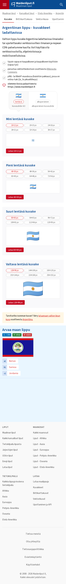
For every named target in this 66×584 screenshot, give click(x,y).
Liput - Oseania (40, 461)
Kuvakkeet (38, 487)
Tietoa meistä (33, 534)
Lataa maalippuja (41, 481)
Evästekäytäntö (33, 557)
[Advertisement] (33, 399)
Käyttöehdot (33, 565)
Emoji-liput (7, 461)
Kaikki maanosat (40, 432)
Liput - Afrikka (39, 438)
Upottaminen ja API (42, 504)
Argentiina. (28, 319)
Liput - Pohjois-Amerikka (44, 455)
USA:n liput (7, 455)
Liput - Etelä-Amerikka (43, 467)
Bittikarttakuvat (41, 493)
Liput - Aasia (39, 444)
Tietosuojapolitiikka (33, 549)
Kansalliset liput (26, 13)
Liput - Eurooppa (41, 450)
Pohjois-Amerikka (10, 508)
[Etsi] (61, 4)
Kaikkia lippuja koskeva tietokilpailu (13, 483)
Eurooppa (7, 502)
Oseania (6, 514)
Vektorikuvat (39, 499)
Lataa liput (7, 467)
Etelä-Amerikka (45, 13)
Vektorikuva (42, 19)
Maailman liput (24, 6)
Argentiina (61, 13)
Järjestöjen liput (10, 450)
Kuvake (8, 19)
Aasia (4, 496)
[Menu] (4, 4)
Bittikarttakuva (24, 19)
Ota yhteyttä (33, 541)
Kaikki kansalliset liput (12, 438)
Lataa (14, 151)
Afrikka (5, 491)
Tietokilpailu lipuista (11, 444)
